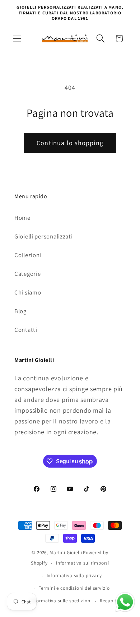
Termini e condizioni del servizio (74, 588)
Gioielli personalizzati (43, 236)
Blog (20, 311)
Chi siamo (27, 292)
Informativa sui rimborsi (82, 563)
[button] (17, 38)
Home (22, 218)
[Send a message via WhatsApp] (125, 602)
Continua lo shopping (70, 143)
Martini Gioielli (66, 552)
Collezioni (27, 255)
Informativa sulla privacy (74, 575)
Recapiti (109, 601)
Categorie (27, 274)
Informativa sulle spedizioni (61, 601)
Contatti (25, 330)
